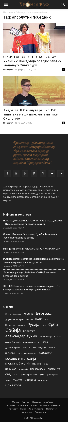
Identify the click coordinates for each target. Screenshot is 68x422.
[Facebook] (7, 173)
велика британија (13, 342)
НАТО (38, 319)
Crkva (8, 313)
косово (45, 352)
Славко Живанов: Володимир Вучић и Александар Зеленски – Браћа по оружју (30, 236)
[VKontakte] (52, 173)
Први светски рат (15, 325)
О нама (15, 401)
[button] (5, 4)
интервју (10, 352)
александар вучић (21, 336)
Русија (33, 324)
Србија (13, 330)
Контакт (26, 401)
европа (26, 347)
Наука (23, 408)
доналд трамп (13, 347)
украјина (30, 380)
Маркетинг (26, 412)
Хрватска (29, 331)
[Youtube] (60, 173)
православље (38, 368)
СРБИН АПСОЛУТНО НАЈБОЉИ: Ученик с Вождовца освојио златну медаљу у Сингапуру (32, 61)
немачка (36, 363)
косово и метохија (20, 358)
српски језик (52, 374)
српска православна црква (32, 375)
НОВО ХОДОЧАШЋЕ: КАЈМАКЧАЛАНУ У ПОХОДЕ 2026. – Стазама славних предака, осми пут (33, 222)
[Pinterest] (34, 173)
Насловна (8, 12)
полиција (23, 368)
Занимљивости (36, 408)
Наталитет (51, 408)
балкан (57, 337)
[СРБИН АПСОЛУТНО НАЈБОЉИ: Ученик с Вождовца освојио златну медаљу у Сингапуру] (34, 38)
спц (15, 374)
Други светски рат (14, 319)
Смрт (44, 325)
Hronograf (8, 69)
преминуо (54, 368)
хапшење (43, 379)
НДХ (46, 319)
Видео (34, 405)
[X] (43, 173)
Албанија (17, 314)
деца (45, 341)
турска (8, 380)
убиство (17, 379)
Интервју (13, 408)
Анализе (55, 405)
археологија (45, 336)
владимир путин (31, 342)
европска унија (39, 347)
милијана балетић (17, 363)
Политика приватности (17, 405)
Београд (43, 313)
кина (20, 353)
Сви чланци (41, 412)
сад (8, 374)
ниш (46, 363)
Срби (53, 324)
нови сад (10, 368)
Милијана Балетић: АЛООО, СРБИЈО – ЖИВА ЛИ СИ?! (31, 248)
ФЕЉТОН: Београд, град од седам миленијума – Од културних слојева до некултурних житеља (31, 288)
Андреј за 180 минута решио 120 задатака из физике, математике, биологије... (30, 114)
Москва (29, 319)
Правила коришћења (42, 401)
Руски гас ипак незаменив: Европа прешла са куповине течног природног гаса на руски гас (33, 261)
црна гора (13, 385)
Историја (44, 405)
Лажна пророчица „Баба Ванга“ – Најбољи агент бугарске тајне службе (29, 274)
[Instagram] (16, 173)
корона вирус (30, 353)
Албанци (29, 313)
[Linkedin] (25, 173)
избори (52, 347)
